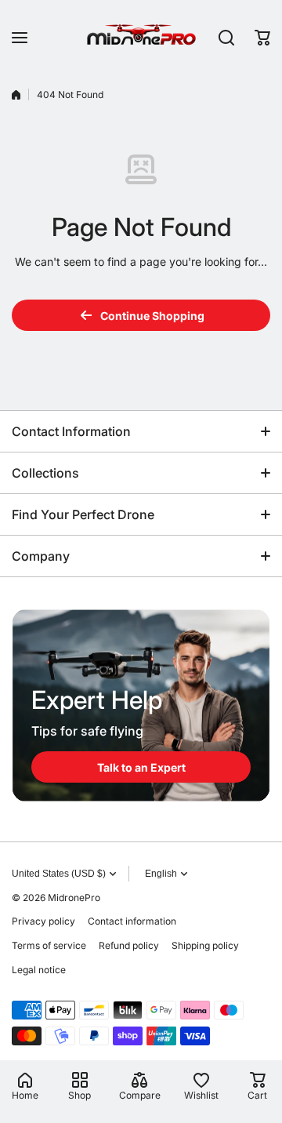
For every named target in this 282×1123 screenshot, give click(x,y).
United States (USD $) (59, 873)
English (161, 873)
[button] (262, 37)
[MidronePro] (141, 37)
